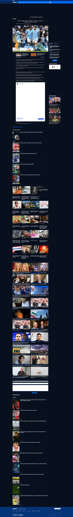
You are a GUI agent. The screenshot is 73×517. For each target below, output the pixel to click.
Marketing (55, 513)
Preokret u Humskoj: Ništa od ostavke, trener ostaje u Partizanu (32, 474)
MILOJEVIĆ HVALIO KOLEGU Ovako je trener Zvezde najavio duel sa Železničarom (25, 54)
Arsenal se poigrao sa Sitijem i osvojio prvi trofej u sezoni (30, 142)
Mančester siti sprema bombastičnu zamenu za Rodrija (30, 174)
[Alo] (13, 0)
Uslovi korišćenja (51, 513)
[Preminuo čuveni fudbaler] (16, 489)
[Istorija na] (16, 468)
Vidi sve (55, 60)
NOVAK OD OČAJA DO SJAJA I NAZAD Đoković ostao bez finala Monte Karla (41, 54)
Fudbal (27, 2)
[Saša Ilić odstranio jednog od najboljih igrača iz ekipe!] (16, 447)
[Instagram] (56, 508)
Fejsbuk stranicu (31, 123)
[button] (34, 24)
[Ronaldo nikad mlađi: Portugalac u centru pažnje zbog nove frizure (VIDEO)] (16, 500)
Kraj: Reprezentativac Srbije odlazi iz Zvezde (28, 410)
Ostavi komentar (34, 392)
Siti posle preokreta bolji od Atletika (27, 164)
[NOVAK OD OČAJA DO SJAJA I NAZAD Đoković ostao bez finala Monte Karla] (33, 54)
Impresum (59, 513)
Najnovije (23, 2)
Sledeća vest (42, 57)
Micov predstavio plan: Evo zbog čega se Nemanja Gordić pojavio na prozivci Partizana (55, 50)
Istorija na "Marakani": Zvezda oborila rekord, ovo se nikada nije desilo (33, 463)
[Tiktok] (59, 508)
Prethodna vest (18, 57)
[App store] (20, 515)
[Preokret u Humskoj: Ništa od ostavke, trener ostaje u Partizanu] (16, 479)
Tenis (33, 2)
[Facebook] (55, 508)
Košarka (30, 2)
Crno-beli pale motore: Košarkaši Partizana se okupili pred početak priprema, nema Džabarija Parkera (54, 54)
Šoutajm (36, 2)
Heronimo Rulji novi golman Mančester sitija (28, 153)
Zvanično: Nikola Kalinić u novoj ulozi (55, 52)
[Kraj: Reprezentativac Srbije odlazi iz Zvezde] (16, 415)
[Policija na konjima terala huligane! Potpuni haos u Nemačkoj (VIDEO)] (16, 425)
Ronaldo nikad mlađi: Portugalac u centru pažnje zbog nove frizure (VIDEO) (34, 495)
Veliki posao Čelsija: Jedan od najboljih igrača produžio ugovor (55, 46)
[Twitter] (58, 508)
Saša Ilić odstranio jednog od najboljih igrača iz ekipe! (30, 442)
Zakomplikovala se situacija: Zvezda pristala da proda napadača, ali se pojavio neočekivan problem (33, 400)
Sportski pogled (40, 2)
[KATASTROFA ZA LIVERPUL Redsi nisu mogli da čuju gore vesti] (54, 109)
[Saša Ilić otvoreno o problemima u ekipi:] (16, 436)
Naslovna (20, 2)
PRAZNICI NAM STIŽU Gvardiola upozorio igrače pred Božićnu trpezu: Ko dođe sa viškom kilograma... (54, 105)
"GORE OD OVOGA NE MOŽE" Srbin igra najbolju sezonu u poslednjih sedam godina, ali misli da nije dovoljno (54, 123)
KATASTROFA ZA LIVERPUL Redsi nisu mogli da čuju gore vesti (54, 114)
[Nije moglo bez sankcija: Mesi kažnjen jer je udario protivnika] (16, 457)
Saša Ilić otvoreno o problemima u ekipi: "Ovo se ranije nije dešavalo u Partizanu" (33, 432)
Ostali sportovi (46, 2)
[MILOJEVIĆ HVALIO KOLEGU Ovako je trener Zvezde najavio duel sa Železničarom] (18, 54)
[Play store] (15, 515)
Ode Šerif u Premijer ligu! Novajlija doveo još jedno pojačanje (31, 132)
